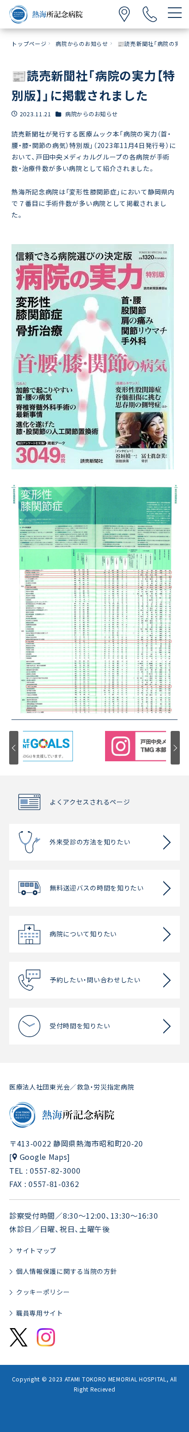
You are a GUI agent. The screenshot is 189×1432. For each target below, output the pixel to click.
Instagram (46, 1337)
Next (175, 747)
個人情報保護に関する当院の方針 (66, 1271)
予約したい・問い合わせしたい (95, 979)
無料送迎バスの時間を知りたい (97, 887)
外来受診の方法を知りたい (90, 841)
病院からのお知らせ (91, 114)
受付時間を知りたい (80, 1025)
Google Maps (43, 1156)
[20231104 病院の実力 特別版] (94, 601)
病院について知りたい (83, 933)
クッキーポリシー (43, 1291)
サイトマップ (36, 1250)
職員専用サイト (39, 1313)
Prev (13, 747)
